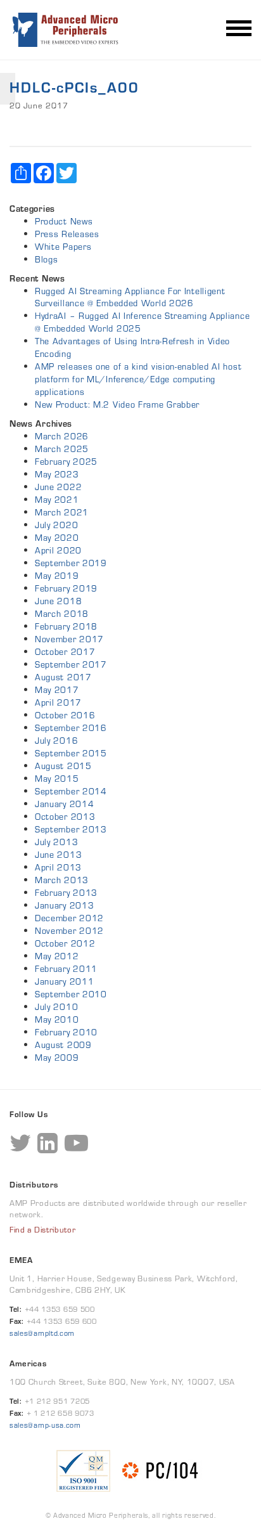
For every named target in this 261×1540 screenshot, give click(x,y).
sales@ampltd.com (42, 1333)
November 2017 (69, 639)
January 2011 (64, 981)
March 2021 (62, 512)
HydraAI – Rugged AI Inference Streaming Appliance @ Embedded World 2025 (142, 322)
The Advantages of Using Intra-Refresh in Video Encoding (132, 347)
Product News (63, 221)
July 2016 (56, 740)
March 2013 (62, 880)
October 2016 (65, 715)
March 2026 (62, 436)
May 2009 (57, 1057)
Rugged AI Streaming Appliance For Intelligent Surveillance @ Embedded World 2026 (130, 297)
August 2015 (63, 766)
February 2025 (66, 461)
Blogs (46, 259)
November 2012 (69, 930)
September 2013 (71, 829)
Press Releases (67, 234)
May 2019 (57, 575)
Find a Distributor (43, 1230)
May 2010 (57, 1019)
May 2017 (57, 689)
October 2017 (65, 651)
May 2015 (57, 778)
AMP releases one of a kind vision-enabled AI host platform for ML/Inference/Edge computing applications (138, 379)
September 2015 (71, 753)
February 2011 (66, 968)
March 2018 (62, 613)
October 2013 (65, 816)
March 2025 (62, 449)
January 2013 (64, 905)
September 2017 (71, 664)
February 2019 (66, 588)
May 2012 (57, 956)
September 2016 (71, 727)
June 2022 (58, 487)
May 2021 (57, 499)
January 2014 (64, 804)
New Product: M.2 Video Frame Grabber (117, 404)
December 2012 (69, 918)
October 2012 (65, 943)
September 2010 (71, 994)
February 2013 (66, 892)
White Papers (63, 246)
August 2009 (63, 1045)
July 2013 (56, 842)
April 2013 (58, 867)
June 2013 (58, 854)
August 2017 (63, 677)
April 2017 (58, 702)
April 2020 (58, 550)
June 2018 (58, 601)
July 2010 (56, 1006)
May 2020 (57, 537)
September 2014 (71, 791)
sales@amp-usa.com (45, 1425)
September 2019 (71, 563)
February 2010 (66, 1032)
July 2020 (56, 525)
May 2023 (57, 474)
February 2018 (66, 626)
